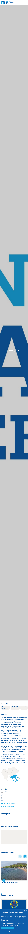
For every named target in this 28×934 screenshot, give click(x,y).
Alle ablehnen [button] (21, 928)
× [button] (26, 910)
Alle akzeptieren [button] (7, 928)
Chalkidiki (15, 707)
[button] (14, 931)
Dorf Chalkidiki (5, 707)
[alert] (14, 921)
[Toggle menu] (26, 2)
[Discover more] (14, 872)
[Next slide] (25, 856)
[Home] (7, 2)
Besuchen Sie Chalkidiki (7, 806)
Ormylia (23, 707)
